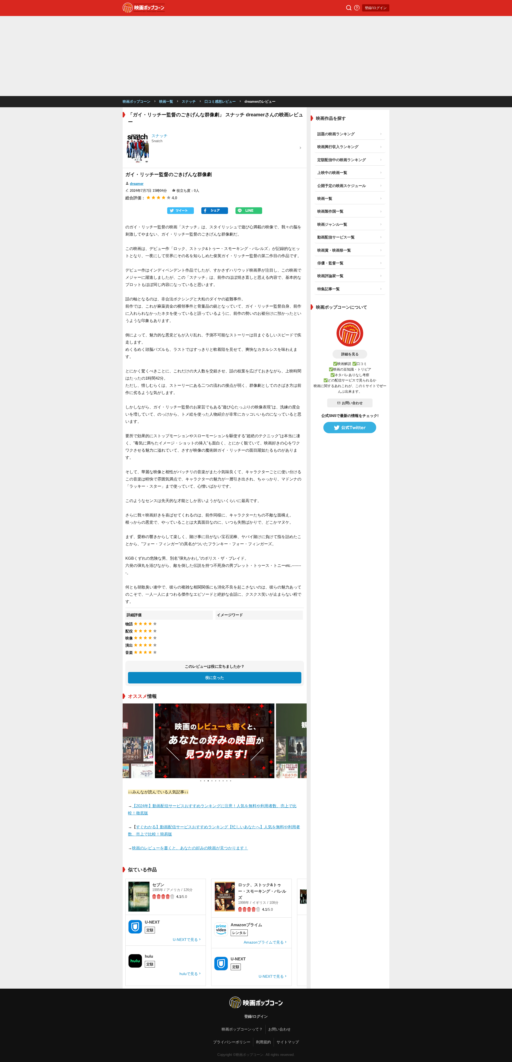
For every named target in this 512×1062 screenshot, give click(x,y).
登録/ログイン (376, 8)
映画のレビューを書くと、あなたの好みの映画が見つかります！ (190, 848)
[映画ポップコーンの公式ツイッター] (350, 427)
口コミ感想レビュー (220, 102)
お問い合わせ (352, 403)
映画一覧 (166, 102)
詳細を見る (350, 354)
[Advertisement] (256, 56)
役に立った (214, 677)
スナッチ (189, 102)
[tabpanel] (214, 740)
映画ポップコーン (136, 102)
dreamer (136, 184)
